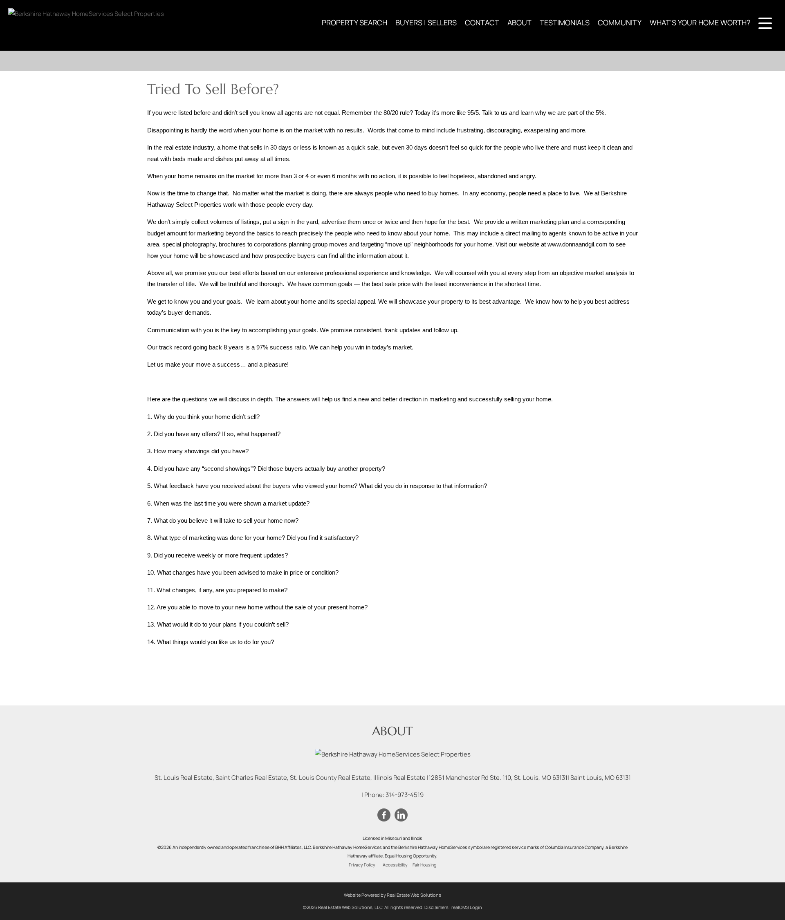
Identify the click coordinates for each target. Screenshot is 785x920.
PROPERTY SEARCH (354, 22)
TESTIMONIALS (565, 22)
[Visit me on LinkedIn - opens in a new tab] (401, 815)
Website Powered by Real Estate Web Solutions (392, 895)
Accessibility (395, 865)
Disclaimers (436, 907)
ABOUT (519, 22)
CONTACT (482, 22)
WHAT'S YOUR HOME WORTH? (700, 22)
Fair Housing (424, 865)
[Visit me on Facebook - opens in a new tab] (384, 815)
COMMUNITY (619, 22)
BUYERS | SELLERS (426, 22)
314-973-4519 (405, 794)
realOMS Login (466, 907)
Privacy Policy (362, 865)
